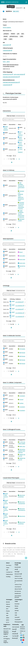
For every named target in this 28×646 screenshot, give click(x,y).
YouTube (14, 636)
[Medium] (21, 637)
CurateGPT (18, 619)
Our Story (8, 565)
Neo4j (16, 571)
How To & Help (18, 578)
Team (7, 567)
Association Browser (18, 596)
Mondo (8, 602)
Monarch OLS (7, 629)
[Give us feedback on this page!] (26, 558)
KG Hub (5, 636)
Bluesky (14, 638)
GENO (7, 617)
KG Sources (18, 591)
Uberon (8, 604)
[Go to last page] (19, 159)
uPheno (8, 606)
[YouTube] (23, 640)
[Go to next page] (16, 159)
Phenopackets (18, 622)
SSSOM (16, 610)
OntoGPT (17, 617)
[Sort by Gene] (7, 124)
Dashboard (18, 593)
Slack (13, 629)
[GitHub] (23, 637)
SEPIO (7, 620)
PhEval (16, 606)
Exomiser (17, 604)
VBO (7, 615)
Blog (13, 631)
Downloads (18, 567)
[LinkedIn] (21, 640)
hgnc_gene (6, 61)
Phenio (8, 611)
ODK (16, 615)
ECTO (7, 622)
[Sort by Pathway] (23, 180)
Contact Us (9, 572)
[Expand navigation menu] (26, 2)
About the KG (18, 589)
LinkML (16, 608)
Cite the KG (18, 587)
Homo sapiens (7, 27)
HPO (7, 608)
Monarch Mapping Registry (6, 632)
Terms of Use (18, 584)
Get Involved (15, 627)
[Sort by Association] (16, 124)
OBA (7, 613)
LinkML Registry (6, 641)
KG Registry (7, 638)
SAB (7, 570)
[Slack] (23, 635)
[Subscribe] (21, 635)
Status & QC (18, 576)
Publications (9, 574)
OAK (16, 613)
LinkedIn (14, 633)
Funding (8, 576)
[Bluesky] (22, 642)
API (16, 569)
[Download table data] (11, 162)
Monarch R (18, 574)
